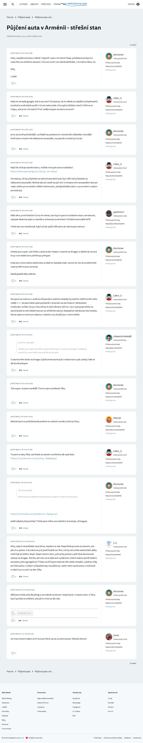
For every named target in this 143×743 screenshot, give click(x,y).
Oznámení (137, 738)
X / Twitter (76, 711)
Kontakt (111, 703)
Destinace (5, 703)
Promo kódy (6, 729)
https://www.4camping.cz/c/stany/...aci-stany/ (34, 171)
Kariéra (111, 707)
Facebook (76, 698)
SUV (19, 303)
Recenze (5, 724)
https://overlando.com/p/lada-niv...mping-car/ (34, 514)
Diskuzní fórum (43, 703)
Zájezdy (5, 716)
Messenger (77, 703)
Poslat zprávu (111, 70)
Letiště (4, 707)
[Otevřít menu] (6, 4)
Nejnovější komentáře (45, 698)
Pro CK (110, 711)
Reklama (127, 738)
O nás (110, 698)
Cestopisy (40, 707)
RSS (74, 716)
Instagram (76, 707)
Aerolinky (5, 711)
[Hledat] (14, 4)
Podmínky (97, 738)
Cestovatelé (41, 711)
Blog (3, 720)
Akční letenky (7, 698)
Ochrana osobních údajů (113, 738)
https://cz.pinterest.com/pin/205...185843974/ (34, 458)
